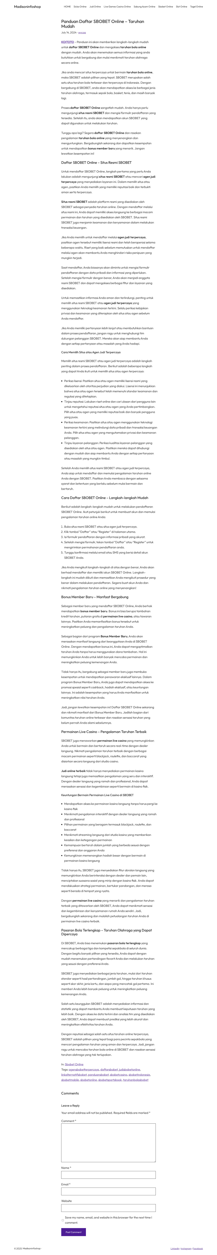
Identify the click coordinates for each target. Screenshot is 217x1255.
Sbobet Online (74, 1064)
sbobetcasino (118, 1074)
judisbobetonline (129, 1069)
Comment (68, 1121)
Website (66, 1201)
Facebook (198, 1248)
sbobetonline (88, 1080)
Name (66, 1168)
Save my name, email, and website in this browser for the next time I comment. (108, 1220)
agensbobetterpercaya (84, 1069)
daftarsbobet (109, 1069)
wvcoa (82, 32)
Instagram (186, 1248)
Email (66, 1184)
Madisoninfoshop (27, 6)
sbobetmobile (70, 1080)
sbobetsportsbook (110, 1080)
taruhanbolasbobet (135, 1080)
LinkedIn (175, 1248)
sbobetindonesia (139, 1074)
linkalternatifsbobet (74, 1074)
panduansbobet (98, 1074)
